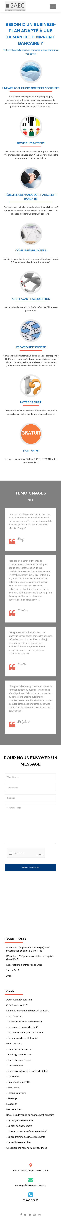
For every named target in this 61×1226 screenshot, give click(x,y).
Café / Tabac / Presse (19, 1059)
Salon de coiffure (17, 1092)
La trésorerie (14, 1015)
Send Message (30, 867)
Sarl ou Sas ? (12, 970)
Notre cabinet (13, 1109)
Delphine (24, 722)
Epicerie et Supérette (19, 1081)
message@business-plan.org (30, 1184)
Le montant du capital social (23, 1037)
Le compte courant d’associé (23, 1026)
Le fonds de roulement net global (25, 1032)
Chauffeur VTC (16, 1065)
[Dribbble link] (39, 1214)
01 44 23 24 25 (30, 1200)
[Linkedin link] (30, 1214)
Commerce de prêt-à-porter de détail (28, 1070)
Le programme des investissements (26, 1136)
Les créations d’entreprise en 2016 (24, 964)
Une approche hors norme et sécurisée (26, 1147)
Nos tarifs (11, 1103)
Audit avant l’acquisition (19, 999)
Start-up (12, 1098)
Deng (21, 539)
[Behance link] (34, 1214)
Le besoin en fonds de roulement (25, 1021)
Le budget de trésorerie (20, 1120)
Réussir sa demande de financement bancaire (30, 1114)
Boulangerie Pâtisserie (20, 1054)
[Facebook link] (21, 1214)
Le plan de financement (20, 1125)
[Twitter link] (25, 1214)
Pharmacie (13, 1087)
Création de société (16, 1004)
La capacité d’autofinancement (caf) (28, 1131)
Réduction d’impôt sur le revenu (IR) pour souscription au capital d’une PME (28, 949)
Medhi (22, 664)
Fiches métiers (14, 1043)
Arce (8, 975)
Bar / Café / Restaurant (20, 1048)
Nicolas (23, 610)
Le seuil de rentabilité (19, 1142)
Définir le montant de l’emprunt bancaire (27, 1010)
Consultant (14, 1076)
